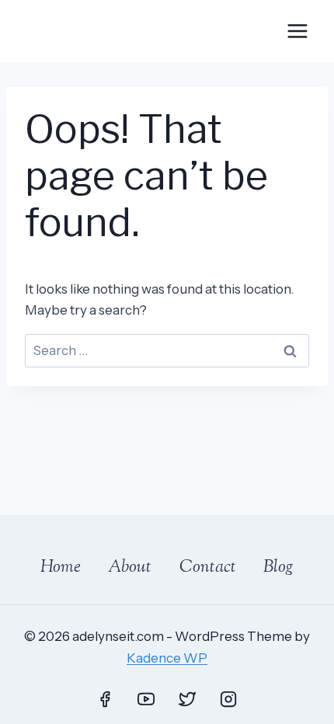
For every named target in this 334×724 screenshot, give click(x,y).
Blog (278, 567)
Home (60, 567)
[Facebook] (105, 699)
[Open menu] (297, 31)
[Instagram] (228, 699)
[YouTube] (146, 699)
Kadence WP (167, 658)
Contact (207, 567)
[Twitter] (187, 699)
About (129, 567)
